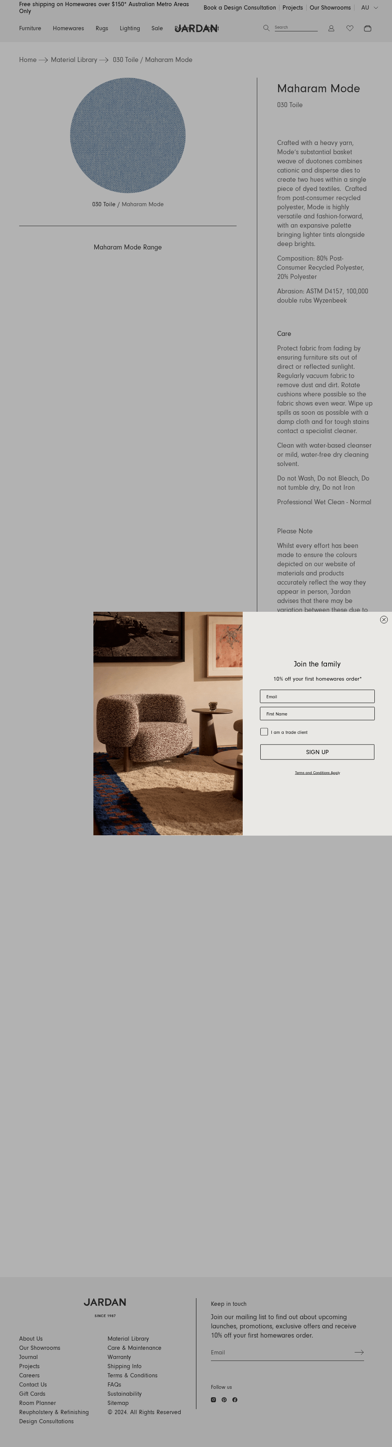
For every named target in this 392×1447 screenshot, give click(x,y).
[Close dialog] (384, 620)
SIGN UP (317, 752)
